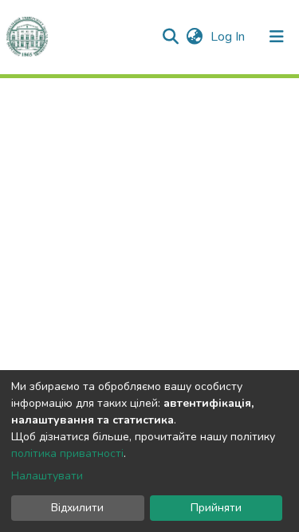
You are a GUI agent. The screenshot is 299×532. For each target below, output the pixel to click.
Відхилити (77, 507)
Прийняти (216, 507)
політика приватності (67, 453)
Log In (229, 36)
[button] (194, 36)
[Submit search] (170, 36)
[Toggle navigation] (276, 37)
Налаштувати (47, 475)
